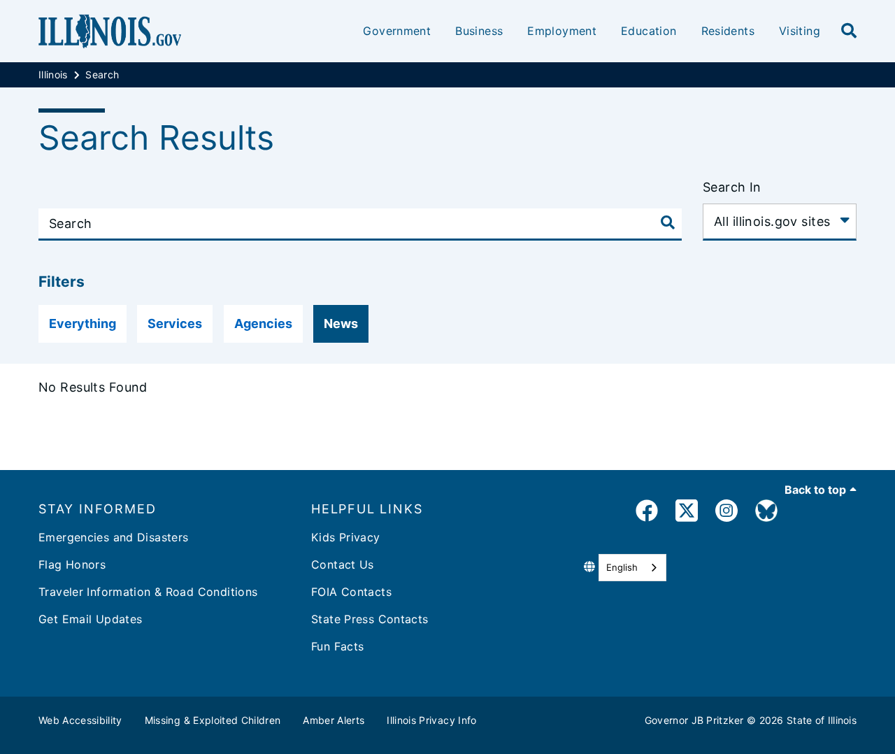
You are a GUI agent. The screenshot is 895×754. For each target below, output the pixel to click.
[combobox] (632, 567)
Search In (732, 187)
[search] (849, 31)
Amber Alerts (333, 720)
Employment (561, 31)
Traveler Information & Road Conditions (147, 592)
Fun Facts (337, 646)
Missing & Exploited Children (213, 720)
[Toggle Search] (668, 222)
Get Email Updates (90, 619)
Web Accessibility (80, 720)
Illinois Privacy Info (431, 720)
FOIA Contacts (351, 592)
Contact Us (342, 564)
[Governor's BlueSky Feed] (766, 513)
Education (648, 31)
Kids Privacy (345, 537)
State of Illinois (822, 720)
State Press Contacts (370, 619)
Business (479, 31)
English (622, 567)
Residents (727, 31)
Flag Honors (72, 564)
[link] (647, 513)
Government (397, 31)
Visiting (799, 31)
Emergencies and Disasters (113, 537)
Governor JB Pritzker (694, 720)
